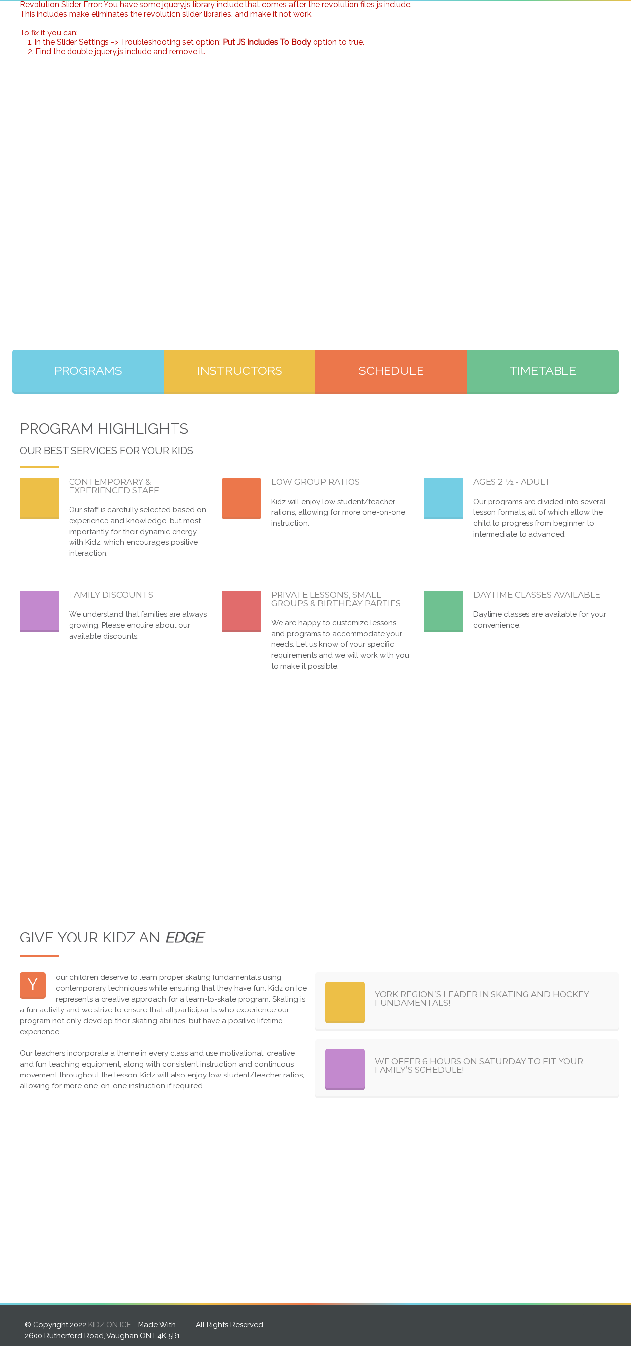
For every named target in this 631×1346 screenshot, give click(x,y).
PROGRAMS (326, 18)
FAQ (462, 18)
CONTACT (581, 18)
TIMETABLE (542, 370)
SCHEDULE (391, 370)
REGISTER (516, 18)
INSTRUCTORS (399, 18)
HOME (265, 18)
